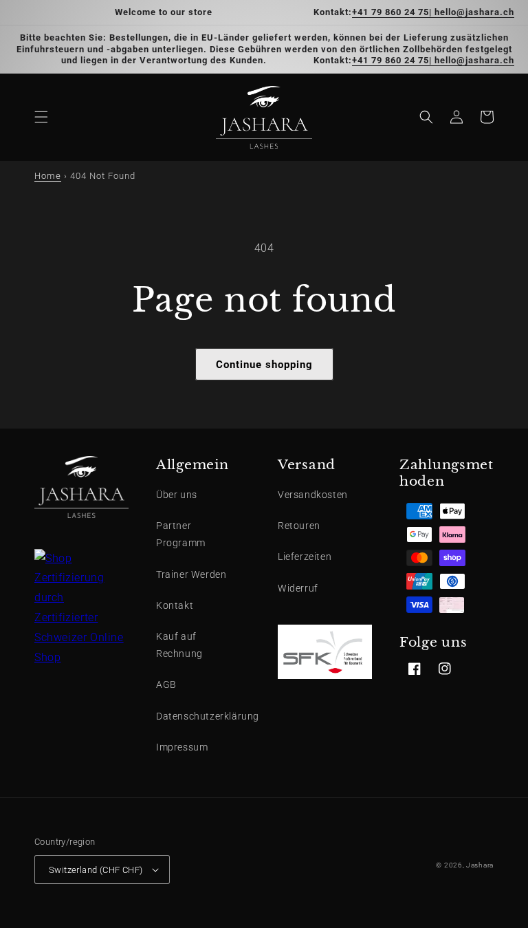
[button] (41, 117)
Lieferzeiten (304, 556)
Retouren (299, 525)
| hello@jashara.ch (471, 12)
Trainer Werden (191, 574)
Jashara (480, 865)
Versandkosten (313, 494)
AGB (166, 684)
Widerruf (298, 588)
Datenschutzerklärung (207, 716)
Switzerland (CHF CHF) (95, 870)
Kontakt (174, 605)
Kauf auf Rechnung (179, 645)
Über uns (176, 494)
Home (47, 176)
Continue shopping (264, 364)
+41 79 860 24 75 (390, 12)
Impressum (182, 747)
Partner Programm (181, 534)
